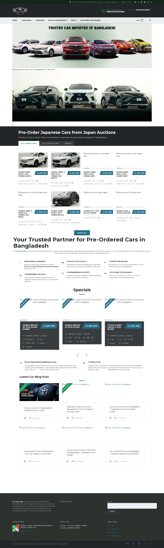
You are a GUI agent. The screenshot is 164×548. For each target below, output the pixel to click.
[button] (82, 122)
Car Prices (26, 20)
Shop (73, 20)
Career (112, 526)
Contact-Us (114, 529)
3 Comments (35, 418)
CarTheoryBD (20, 251)
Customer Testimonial (90, 20)
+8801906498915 (143, 10)
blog (38, 369)
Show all (82, 233)
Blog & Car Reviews (57, 20)
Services (40, 20)
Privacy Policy (114, 536)
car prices (103, 369)
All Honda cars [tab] (28, 143)
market (54, 365)
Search (109, 502)
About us (113, 532)
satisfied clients (131, 275)
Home (14, 20)
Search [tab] (68, 143)
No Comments (121, 418)
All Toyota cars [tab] (50, 143)
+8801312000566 (115, 11)
